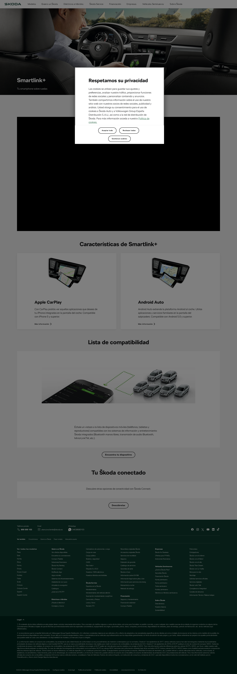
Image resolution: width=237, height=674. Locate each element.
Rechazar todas (129, 130)
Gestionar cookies (119, 139)
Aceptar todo (107, 130)
